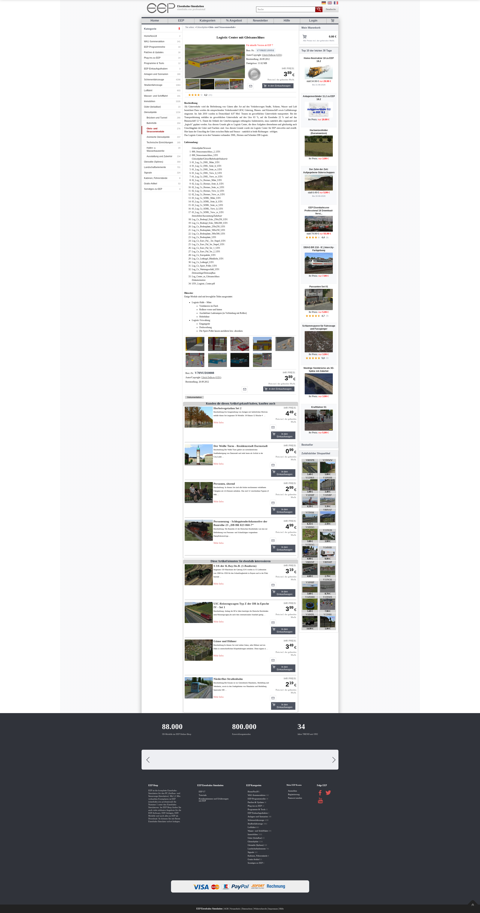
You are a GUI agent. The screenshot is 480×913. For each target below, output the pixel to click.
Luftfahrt (148, 90)
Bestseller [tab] (307, 444)
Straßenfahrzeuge (153, 85)
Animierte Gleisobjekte (158, 137)
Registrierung (294, 794)
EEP (181, 20)
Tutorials (202, 795)
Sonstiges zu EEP (153, 189)
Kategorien (207, 20)
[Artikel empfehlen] (251, 86)
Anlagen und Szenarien (156, 74)
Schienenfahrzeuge (154, 79)
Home (155, 20)
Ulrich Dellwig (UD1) (272, 55)
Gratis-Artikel (150, 183)
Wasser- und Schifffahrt (156, 96)
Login (313, 20)
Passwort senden (295, 798)
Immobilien (149, 101)
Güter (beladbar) (152, 106)
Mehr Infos (219, 422)
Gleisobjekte (150, 112)
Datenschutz (247, 909)
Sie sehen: (189, 27)
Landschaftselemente (155, 167)
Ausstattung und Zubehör (159, 156)
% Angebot (234, 20)
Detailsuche (331, 9)
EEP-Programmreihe (154, 47)
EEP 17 (202, 792)
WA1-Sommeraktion (154, 41)
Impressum (273, 909)
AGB (226, 909)
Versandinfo (235, 909)
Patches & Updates (154, 52)
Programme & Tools (154, 63)
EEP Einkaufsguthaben (156, 68)
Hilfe (287, 20)
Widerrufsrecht (260, 909)
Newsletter (260, 20)
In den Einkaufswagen (279, 85)
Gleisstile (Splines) (153, 161)
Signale (148, 172)
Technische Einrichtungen (160, 142)
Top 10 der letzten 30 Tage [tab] (317, 50)
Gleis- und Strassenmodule (155, 130)
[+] (215, 61)
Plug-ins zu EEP (152, 57)
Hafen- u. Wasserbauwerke (155, 149)
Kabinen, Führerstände (155, 178)
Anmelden (292, 791)
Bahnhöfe (152, 123)
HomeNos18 (150, 36)
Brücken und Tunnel (157, 117)
